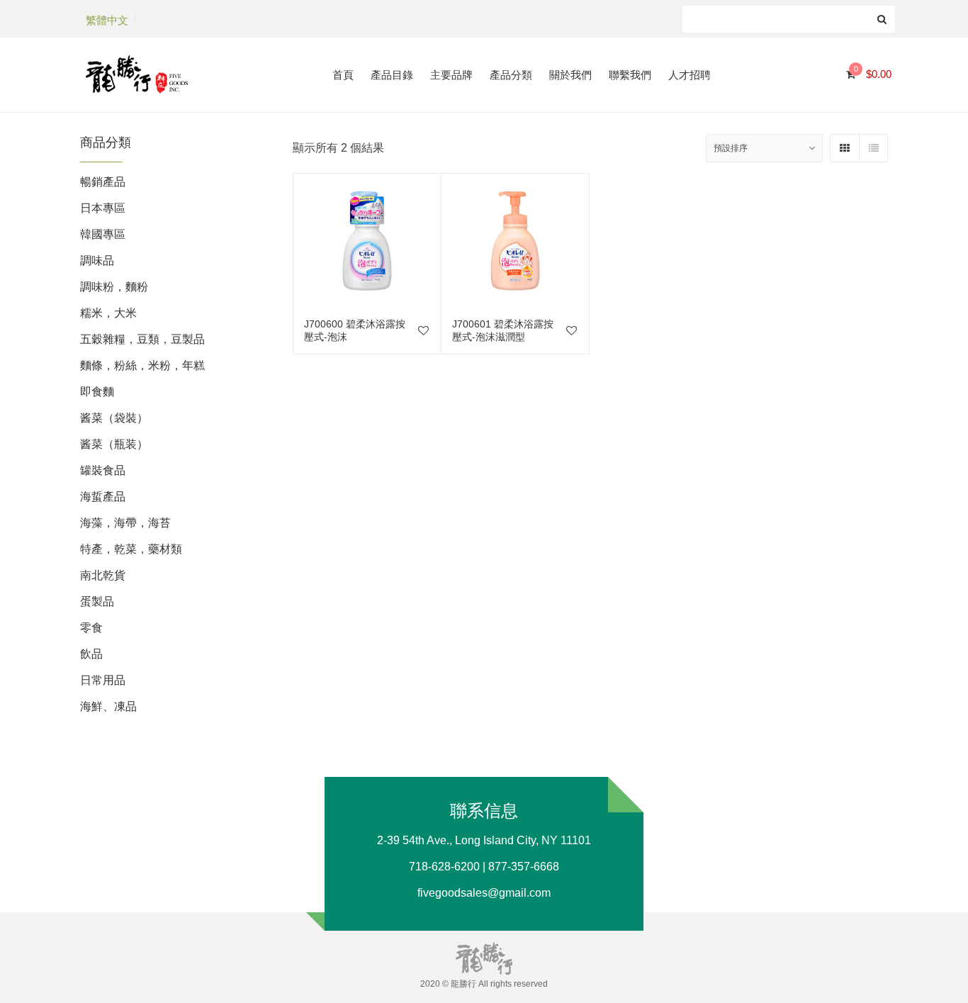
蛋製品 (97, 601)
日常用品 (102, 680)
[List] (873, 148)
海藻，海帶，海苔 (125, 523)
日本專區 (102, 208)
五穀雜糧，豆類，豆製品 (142, 339)
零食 (91, 628)
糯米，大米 (108, 313)
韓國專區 (102, 234)
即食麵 (97, 392)
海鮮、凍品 (108, 706)
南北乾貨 (102, 575)
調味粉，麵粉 (114, 287)
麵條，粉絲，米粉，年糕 (142, 365)
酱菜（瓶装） (114, 444)
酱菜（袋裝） (114, 418)
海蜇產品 (102, 497)
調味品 (97, 260)
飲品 (91, 654)
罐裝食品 (102, 470)
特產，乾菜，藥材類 (131, 549)
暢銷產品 (102, 182)
